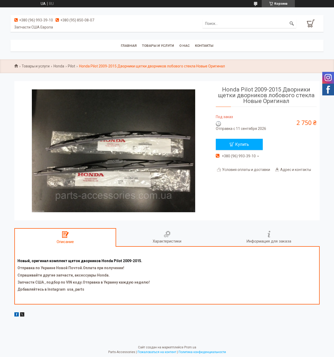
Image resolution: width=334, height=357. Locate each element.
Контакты (204, 46)
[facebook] (16, 315)
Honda (58, 66)
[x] (22, 315)
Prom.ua (190, 347)
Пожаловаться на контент (157, 352)
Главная (129, 46)
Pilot (71, 66)
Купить (242, 144)
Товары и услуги (158, 46)
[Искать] (292, 23)
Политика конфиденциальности (202, 352)
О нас (184, 46)
